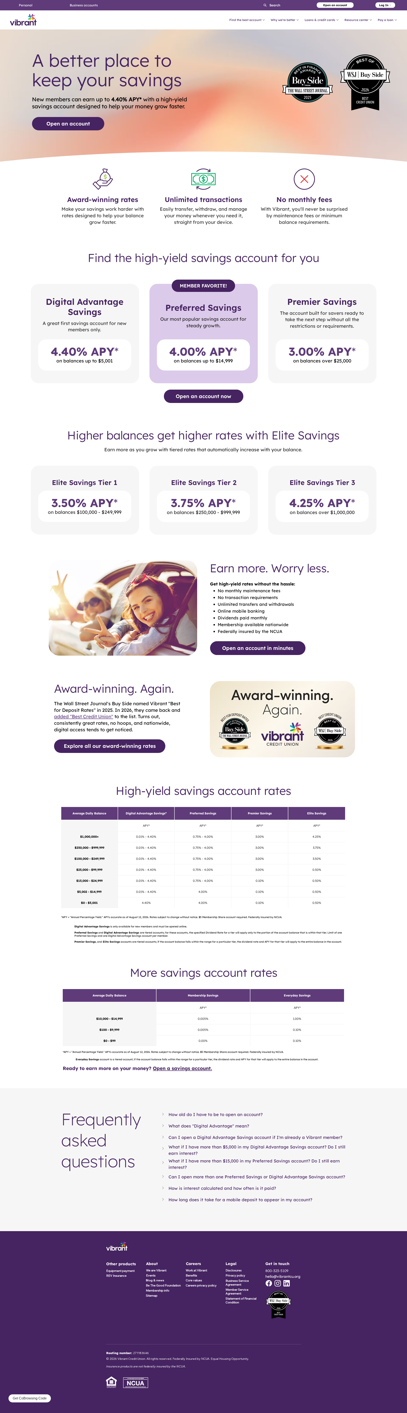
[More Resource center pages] (371, 20)
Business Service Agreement (237, 1282)
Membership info (157, 1290)
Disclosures (234, 1270)
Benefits (191, 1275)
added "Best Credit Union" (83, 716)
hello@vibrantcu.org (282, 1276)
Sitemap (152, 1295)
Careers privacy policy (201, 1285)
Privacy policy (235, 1275)
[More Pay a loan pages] (396, 20)
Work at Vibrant (196, 1270)
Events (151, 1275)
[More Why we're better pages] (298, 20)
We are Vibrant (156, 1270)
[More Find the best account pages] (264, 20)
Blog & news (155, 1280)
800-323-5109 (276, 1270)
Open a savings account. (182, 1068)
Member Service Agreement (237, 1291)
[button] (268, 5)
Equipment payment (120, 1271)
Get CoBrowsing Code (30, 1398)
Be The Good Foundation (163, 1285)
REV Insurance (116, 1276)
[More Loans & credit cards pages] (337, 20)
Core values (194, 1280)
